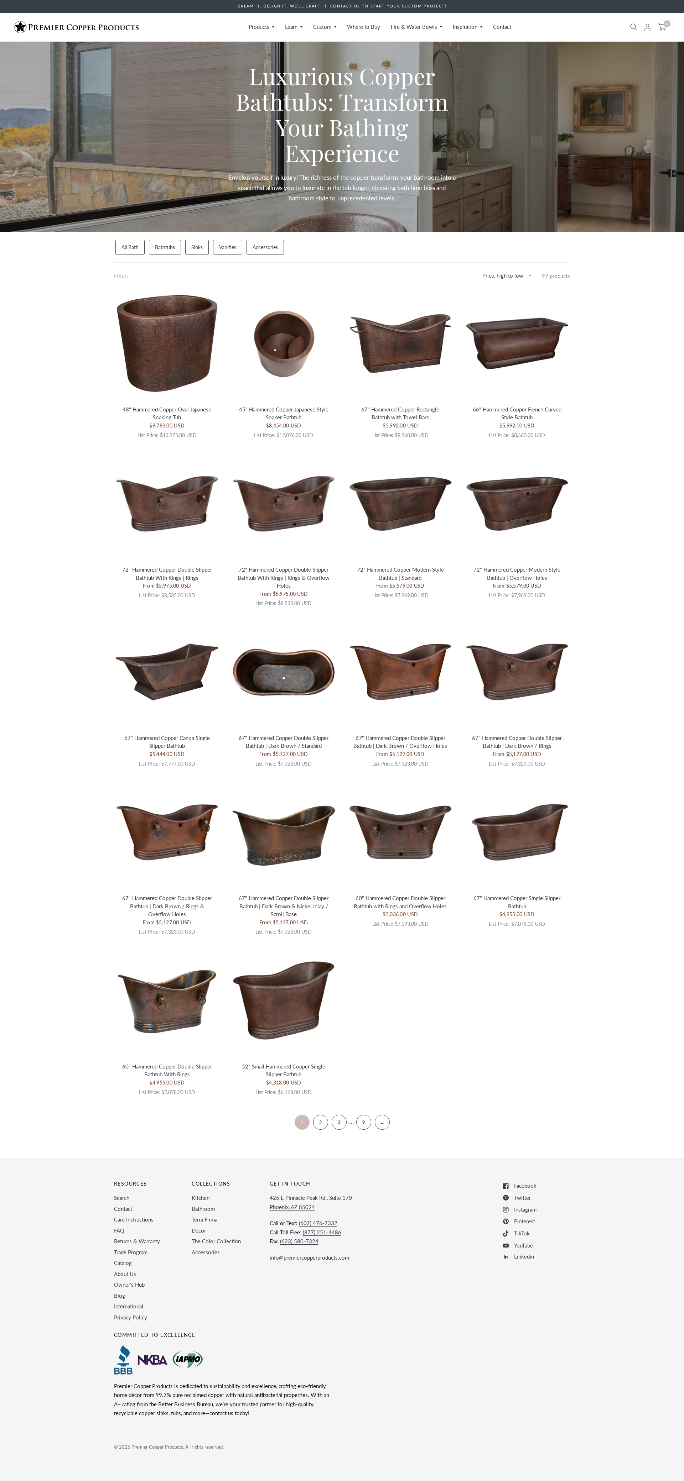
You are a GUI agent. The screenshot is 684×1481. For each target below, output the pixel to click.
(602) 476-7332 (318, 1223)
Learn (291, 26)
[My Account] (647, 27)
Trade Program (130, 1252)
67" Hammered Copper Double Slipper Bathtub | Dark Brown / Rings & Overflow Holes (167, 906)
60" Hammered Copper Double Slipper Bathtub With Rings (167, 1070)
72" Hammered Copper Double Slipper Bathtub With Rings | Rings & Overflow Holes (284, 577)
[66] (517, 343)
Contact (502, 26)
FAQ (119, 1230)
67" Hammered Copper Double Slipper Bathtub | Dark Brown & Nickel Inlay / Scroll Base (283, 906)
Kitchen (200, 1197)
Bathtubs (165, 247)
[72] (167, 504)
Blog (119, 1295)
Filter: (121, 275)
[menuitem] (261, 27)
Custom (322, 26)
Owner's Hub (129, 1284)
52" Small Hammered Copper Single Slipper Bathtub (283, 1070)
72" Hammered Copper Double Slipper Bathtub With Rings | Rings (167, 573)
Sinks (197, 247)
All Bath (130, 247)
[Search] (634, 27)
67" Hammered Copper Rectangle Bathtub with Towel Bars (400, 413)
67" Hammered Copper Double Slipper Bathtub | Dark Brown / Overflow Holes (400, 742)
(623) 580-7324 (299, 1241)
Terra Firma (204, 1219)
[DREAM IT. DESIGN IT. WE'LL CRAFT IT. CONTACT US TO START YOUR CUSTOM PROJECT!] (341, 6)
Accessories (265, 247)
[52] (284, 1000)
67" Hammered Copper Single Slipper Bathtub (516, 902)
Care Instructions (134, 1219)
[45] (284, 343)
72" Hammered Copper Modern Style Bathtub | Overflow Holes (516, 573)
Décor (199, 1230)
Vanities (227, 247)
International (128, 1306)
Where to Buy (363, 26)
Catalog (123, 1263)
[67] (400, 343)
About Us (125, 1274)
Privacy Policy (130, 1317)
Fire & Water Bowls (414, 26)
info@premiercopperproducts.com (309, 1257)
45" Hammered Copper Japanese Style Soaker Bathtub (283, 413)
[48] (167, 343)
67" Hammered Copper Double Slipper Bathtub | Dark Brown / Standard (283, 742)
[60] (400, 832)
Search (121, 1197)
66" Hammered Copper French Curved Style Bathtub (517, 413)
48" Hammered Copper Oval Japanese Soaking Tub (167, 413)
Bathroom (203, 1209)
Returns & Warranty (137, 1241)
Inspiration (465, 26)
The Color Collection (216, 1241)
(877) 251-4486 (322, 1232)
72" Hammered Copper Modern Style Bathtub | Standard (400, 573)
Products (259, 26)
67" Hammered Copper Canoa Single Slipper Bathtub (167, 742)
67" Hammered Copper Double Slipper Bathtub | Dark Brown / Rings (517, 742)
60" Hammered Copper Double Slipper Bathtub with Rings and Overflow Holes (400, 902)
